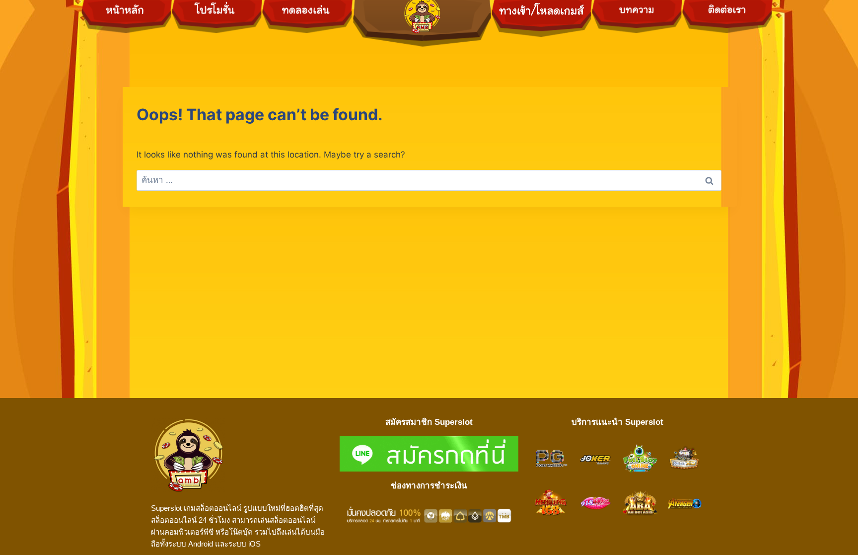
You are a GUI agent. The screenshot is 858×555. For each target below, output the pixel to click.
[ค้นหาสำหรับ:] (429, 180)
